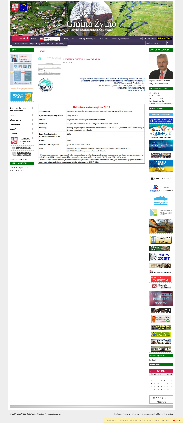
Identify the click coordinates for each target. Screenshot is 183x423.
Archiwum (152, 38)
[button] (27, 38)
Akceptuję (176, 420)
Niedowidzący (165, 38)
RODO (33, 38)
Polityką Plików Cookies (162, 420)
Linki (12, 104)
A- (141, 38)
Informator (14, 115)
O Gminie (13, 133)
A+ (145, 38)
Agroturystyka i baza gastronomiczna (18, 109)
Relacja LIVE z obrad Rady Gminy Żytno (80, 38)
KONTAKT (104, 38)
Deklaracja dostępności (121, 38)
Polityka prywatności (18, 159)
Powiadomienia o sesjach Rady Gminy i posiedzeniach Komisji (39, 43)
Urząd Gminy (15, 129)
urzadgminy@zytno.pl (164, 104)
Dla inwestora (15, 120)
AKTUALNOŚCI (20, 38)
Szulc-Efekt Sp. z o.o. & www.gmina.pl (139, 414)
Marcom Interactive (165, 414)
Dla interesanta (16, 124)
